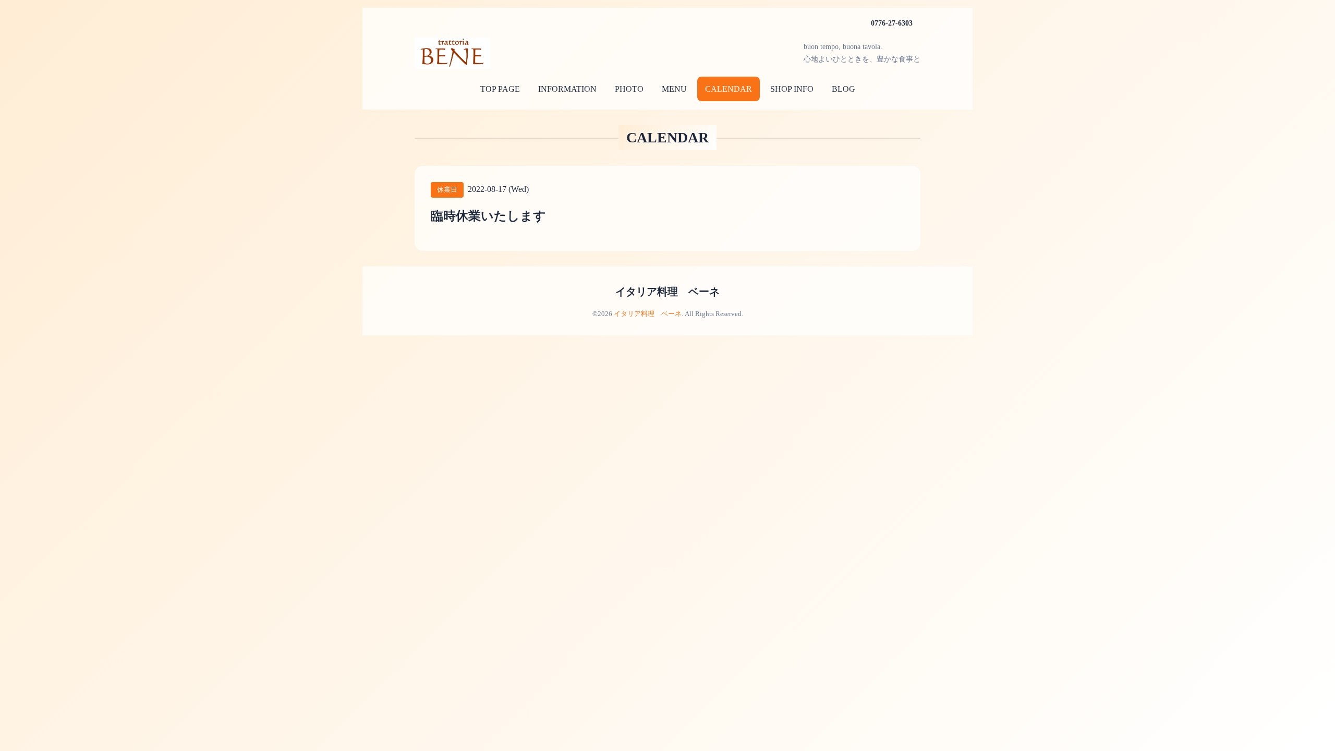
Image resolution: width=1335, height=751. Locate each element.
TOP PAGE (500, 88)
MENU (674, 88)
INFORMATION (567, 88)
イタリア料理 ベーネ (667, 291)
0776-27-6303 (892, 23)
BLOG (843, 88)
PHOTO (629, 88)
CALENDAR (728, 88)
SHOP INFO (792, 88)
